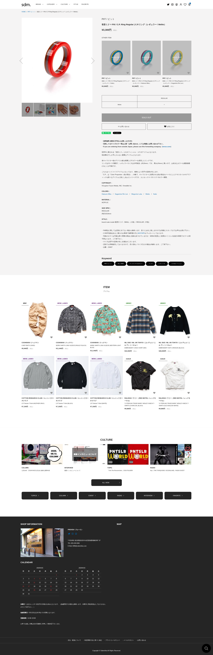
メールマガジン (129, 640)
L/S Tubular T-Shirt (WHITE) (98, 403)
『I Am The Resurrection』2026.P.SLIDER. (120, 470)
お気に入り (170, 126)
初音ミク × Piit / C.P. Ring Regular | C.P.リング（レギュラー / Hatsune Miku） (146, 82)
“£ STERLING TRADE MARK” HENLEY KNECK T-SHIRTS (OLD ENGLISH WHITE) (174, 404)
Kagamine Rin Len (121, 194)
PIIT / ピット (31, 12)
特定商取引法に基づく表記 (93, 640)
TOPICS (34, 495)
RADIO (152, 468)
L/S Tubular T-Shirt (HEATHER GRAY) (33, 403)
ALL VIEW (105, 482)
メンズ (151, 263)
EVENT (91, 495)
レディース (162, 263)
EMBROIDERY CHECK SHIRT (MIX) (135, 348)
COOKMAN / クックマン (30, 342)
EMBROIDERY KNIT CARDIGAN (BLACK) (171, 348)
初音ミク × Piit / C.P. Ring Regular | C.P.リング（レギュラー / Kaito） (115, 82)
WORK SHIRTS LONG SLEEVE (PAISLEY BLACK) (71, 345)
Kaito (155, 194)
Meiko (148, 194)
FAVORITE (85, 4)
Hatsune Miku (106, 194)
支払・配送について (74, 640)
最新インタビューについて (72, 470)
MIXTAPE (141, 233)
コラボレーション (176, 263)
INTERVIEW (68, 468)
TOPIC (109, 468)
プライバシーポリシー (113, 640)
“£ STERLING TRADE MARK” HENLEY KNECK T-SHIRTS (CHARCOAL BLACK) (139, 404)
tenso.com (167, 146)
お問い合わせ (124, 126)
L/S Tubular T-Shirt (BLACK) (64, 403)
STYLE (76, 4)
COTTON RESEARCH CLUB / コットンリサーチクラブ (38, 399)
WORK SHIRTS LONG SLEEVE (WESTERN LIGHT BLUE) (105, 346)
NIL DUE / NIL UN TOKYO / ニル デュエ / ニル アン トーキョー (140, 344)
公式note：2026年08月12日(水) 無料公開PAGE (36, 470)
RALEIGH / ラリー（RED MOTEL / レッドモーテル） (140, 399)
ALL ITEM (121, 263)
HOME (24, 12)
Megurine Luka (136, 194)
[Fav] (181, 4)
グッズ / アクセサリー (136, 263)
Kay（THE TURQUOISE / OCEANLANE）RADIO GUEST (167, 470)
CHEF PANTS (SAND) (28, 345)
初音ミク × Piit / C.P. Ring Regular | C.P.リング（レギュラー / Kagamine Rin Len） (176, 82)
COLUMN (25, 468)
